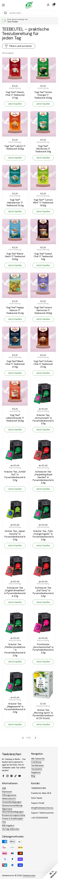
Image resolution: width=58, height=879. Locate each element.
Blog (33, 776)
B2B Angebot (8, 825)
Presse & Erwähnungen (12, 818)
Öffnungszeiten (9, 795)
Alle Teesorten (38, 758)
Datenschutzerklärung (12, 805)
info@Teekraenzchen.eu (42, 808)
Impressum (7, 791)
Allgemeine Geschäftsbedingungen (13, 810)
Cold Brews (36, 762)
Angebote (36, 772)
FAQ (4, 822)
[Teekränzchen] (29, 5)
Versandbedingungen (11, 802)
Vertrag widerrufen (10, 829)
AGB (4, 788)
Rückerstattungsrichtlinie (13, 815)
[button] (53, 5)
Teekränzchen (28, 875)
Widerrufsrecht (9, 798)
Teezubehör (36, 769)
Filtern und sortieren (20, 46)
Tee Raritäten (37, 765)
